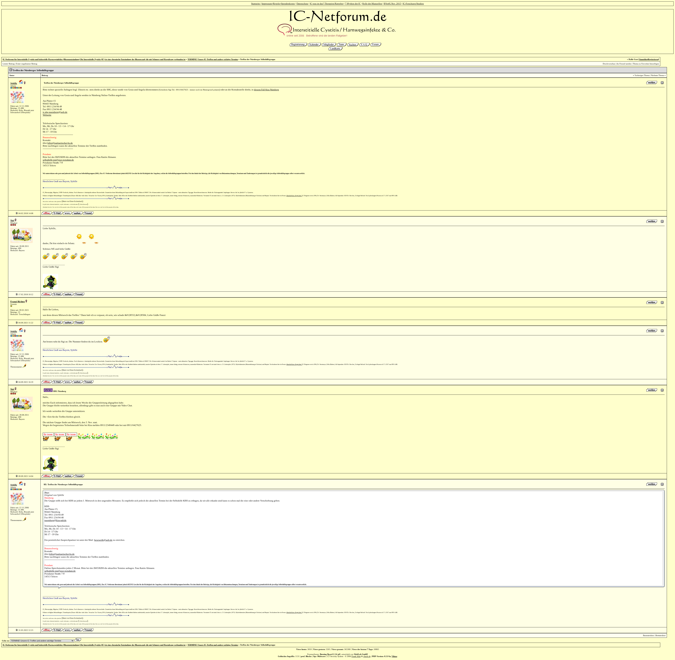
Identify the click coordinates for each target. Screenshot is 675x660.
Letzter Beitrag (9, 64)
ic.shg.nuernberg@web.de (55, 112)
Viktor (394, 656)
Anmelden (643, 59)
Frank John (356, 656)
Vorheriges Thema (642, 75)
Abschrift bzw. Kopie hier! (294, 195)
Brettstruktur (660, 635)
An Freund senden (623, 64)
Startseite (256, 3)
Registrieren (653, 59)
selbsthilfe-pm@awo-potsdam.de (58, 160)
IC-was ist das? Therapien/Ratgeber (326, 3)
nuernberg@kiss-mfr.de (55, 520)
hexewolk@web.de (103, 540)
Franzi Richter (17, 301)
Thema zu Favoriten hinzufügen (646, 64)
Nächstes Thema (657, 75)
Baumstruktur (648, 635)
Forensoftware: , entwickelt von (337, 654)
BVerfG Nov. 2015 (392, 3)
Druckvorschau (609, 64)
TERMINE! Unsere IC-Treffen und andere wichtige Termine (213, 59)
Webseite (47, 115)
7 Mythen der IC (353, 3)
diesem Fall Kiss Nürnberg (266, 89)
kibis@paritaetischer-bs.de (60, 143)
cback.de (367, 656)
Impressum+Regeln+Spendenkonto (278, 3)
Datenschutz (302, 3)
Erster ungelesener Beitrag (26, 64)
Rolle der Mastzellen (372, 3)
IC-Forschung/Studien (413, 3)
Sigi (12, 220)
